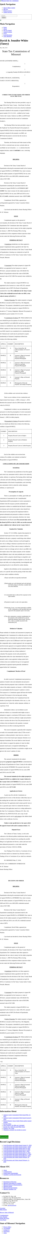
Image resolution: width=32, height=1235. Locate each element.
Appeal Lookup (7, 32)
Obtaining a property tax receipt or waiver (14, 1130)
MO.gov (5, 9)
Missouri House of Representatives (12, 1184)
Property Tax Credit (8, 1128)
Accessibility (6, 1228)
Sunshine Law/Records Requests (12, 1174)
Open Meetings (7, 36)
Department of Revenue (9, 1181)
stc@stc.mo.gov (12, 1205)
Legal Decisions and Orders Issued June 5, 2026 (16, 1151)
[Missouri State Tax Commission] (9, 0)
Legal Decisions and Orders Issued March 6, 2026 (16, 1156)
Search (4, 17)
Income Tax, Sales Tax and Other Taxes (14, 1127)
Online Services (7, 12)
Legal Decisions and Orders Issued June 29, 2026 (16, 1148)
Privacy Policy (7, 1227)
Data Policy (6, 1231)
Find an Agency (7, 10)
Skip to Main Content (9, 7)
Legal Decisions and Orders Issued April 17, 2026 (16, 1153)
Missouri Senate (7, 1186)
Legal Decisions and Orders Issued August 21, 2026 (17, 1145)
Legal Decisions (7, 35)
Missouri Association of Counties (12, 1183)
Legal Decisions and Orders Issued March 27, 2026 (17, 1154)
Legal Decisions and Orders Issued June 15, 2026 (16, 1150)
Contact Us (6, 1230)
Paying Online (7, 1124)
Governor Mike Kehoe (3, 1208)
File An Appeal (7, 30)
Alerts (5, 1233)
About (5, 29)
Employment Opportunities (10, 1173)
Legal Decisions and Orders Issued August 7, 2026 (17, 1147)
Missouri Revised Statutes (10, 1187)
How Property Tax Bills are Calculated (13, 1125)
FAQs (5, 33)
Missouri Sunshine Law (9, 1189)
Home (5, 27)
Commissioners (7, 1171)
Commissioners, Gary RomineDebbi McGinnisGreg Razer (4, 1218)
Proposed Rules (4, 1137)
